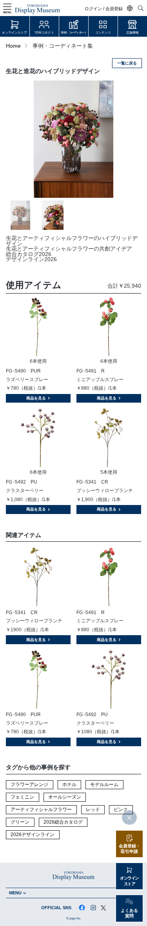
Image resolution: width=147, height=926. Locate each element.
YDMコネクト (44, 32)
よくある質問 (129, 913)
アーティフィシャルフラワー (41, 809)
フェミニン (22, 797)
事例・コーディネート (73, 32)
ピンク (121, 809)
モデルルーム (104, 784)
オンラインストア (14, 32)
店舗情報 (132, 32)
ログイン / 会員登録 (104, 9)
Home (13, 46)
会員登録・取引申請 (129, 849)
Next (127, 139)
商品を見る (36, 398)
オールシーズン (64, 797)
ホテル (69, 784)
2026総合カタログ (63, 822)
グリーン (20, 822)
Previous (19, 139)
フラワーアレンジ (29, 784)
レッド (93, 809)
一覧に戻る (127, 63)
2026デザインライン (32, 834)
